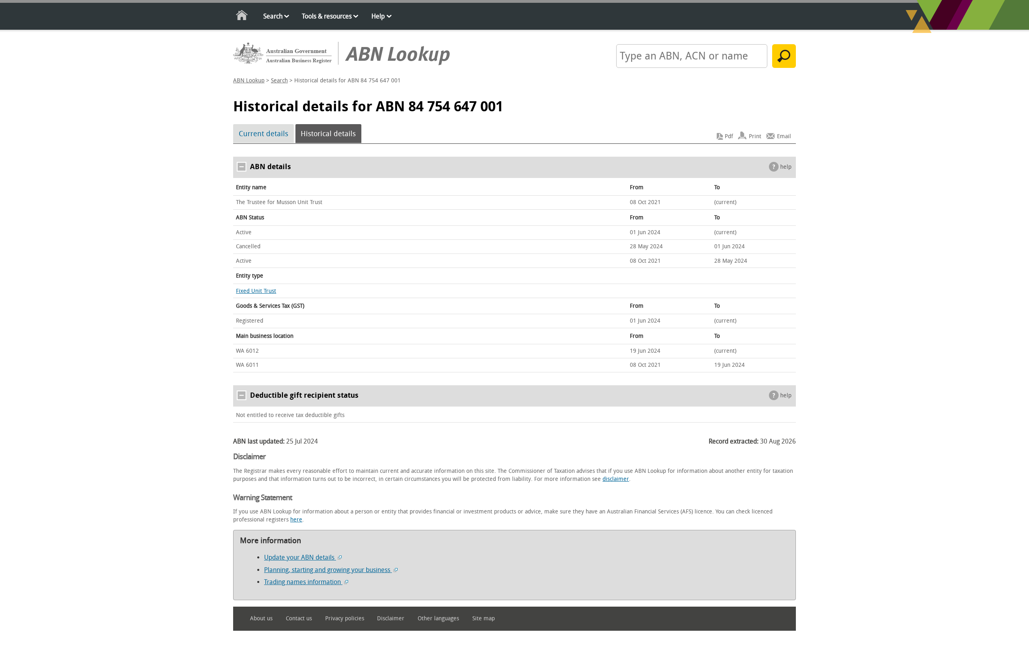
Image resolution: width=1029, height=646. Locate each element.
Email (784, 136)
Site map (483, 618)
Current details (263, 133)
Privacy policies (344, 618)
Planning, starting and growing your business (328, 570)
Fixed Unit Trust (256, 291)
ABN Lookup (248, 80)
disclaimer (616, 479)
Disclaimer (390, 618)
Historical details (328, 133)
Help (378, 16)
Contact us (299, 618)
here (296, 519)
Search (273, 16)
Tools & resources (327, 16)
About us (261, 618)
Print (755, 136)
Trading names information (303, 582)
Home (242, 16)
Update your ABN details (300, 557)
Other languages (438, 618)
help (785, 167)
